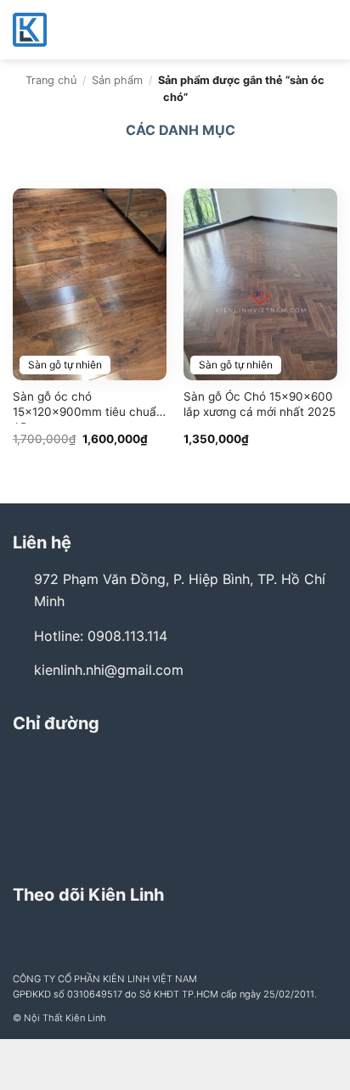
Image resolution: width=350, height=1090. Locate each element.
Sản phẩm (117, 80)
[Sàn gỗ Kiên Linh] (98, 29)
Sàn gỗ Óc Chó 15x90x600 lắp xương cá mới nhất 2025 (259, 404)
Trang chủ (50, 80)
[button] (327, 29)
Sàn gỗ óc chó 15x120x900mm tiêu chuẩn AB (88, 407)
